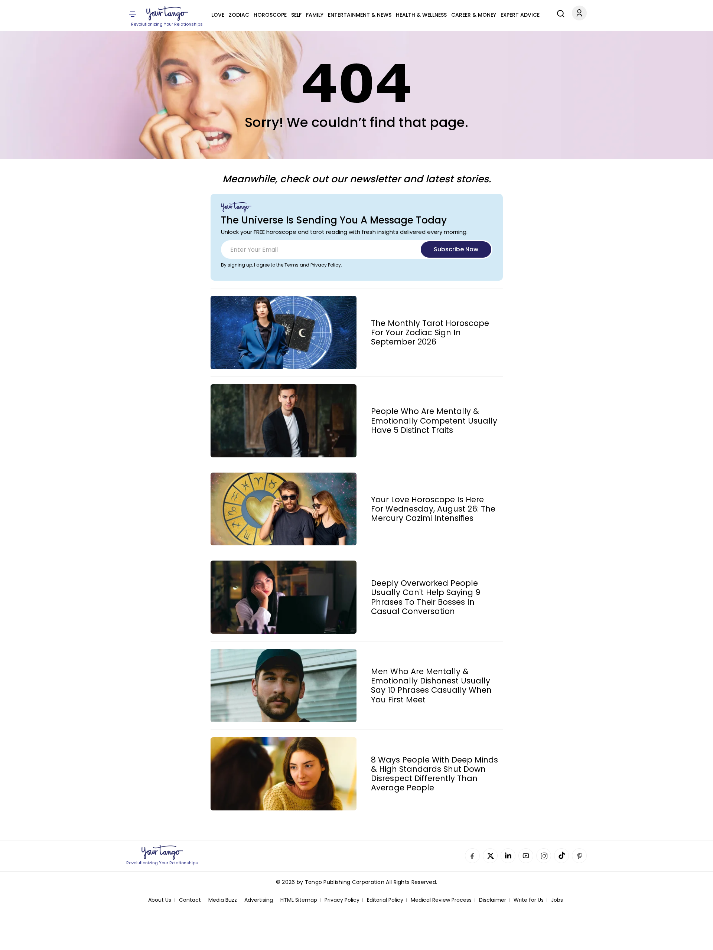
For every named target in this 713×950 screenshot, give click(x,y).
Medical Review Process (441, 900)
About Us (159, 900)
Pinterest (579, 855)
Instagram (543, 855)
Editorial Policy (385, 900)
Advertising (258, 900)
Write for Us (529, 900)
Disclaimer (492, 900)
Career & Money (473, 15)
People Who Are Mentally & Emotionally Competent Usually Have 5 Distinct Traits (434, 421)
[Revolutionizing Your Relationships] (167, 13)
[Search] (559, 12)
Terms (291, 265)
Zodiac (239, 15)
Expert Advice (520, 15)
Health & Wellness (421, 15)
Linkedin (508, 855)
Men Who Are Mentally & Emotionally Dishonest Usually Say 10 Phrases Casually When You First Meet (431, 685)
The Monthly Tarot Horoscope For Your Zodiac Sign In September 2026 (430, 333)
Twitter (490, 855)
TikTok (561, 855)
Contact (190, 900)
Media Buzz (222, 900)
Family (314, 15)
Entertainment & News (359, 15)
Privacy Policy (325, 265)
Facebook (472, 855)
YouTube (525, 855)
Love (217, 15)
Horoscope (270, 15)
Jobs (557, 900)
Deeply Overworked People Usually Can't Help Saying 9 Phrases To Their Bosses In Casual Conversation (425, 597)
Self (296, 15)
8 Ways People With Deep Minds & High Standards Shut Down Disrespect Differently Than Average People (434, 774)
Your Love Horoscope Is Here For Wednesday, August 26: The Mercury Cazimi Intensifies (433, 509)
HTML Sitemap (298, 900)
